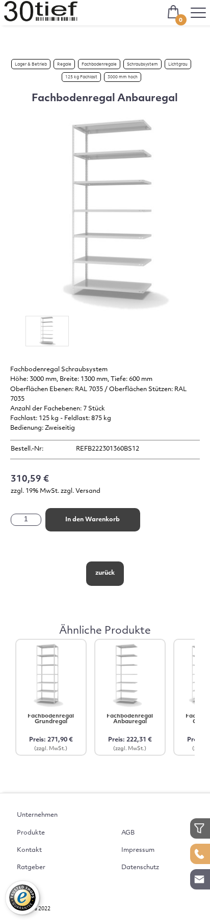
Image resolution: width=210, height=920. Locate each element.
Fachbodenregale (99, 65)
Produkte (31, 833)
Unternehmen (37, 815)
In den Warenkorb (92, 520)
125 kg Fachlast (81, 77)
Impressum (137, 850)
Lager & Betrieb (31, 65)
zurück (105, 573)
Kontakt (29, 850)
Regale (64, 65)
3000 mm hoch (123, 77)
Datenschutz (140, 868)
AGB (128, 833)
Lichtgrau (178, 65)
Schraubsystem (142, 65)
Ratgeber (31, 868)
